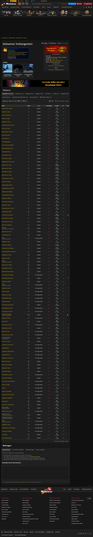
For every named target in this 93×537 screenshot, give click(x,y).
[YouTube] (88, 534)
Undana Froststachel (6, 115)
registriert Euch (25, 482)
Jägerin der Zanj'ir (5, 331)
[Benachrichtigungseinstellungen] (87, 7)
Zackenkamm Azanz (6, 151)
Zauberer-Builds (75, 521)
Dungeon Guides (26, 505)
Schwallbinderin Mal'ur (7, 298)
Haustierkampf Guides (27, 514)
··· (37, 1)
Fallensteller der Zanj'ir (7, 168)
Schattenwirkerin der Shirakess (8, 428)
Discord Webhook (26, 7)
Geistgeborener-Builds (76, 523)
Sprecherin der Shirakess (7, 108)
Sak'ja (3, 237)
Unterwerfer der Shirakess (7, 201)
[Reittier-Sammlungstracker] (35, 83)
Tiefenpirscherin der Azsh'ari (8, 188)
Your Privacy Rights (40, 532)
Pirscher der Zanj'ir (6, 128)
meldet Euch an (16, 482)
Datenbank (36, 7)
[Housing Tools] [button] (15, 7)
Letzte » (67, 101)
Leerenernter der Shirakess (8, 274)
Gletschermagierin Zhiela (7, 148)
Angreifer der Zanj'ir (6, 121)
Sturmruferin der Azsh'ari (7, 311)
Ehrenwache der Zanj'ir (7, 324)
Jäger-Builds (74, 518)
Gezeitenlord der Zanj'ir (7, 268)
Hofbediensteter (5, 348)
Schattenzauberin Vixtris (7, 185)
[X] (81, 534)
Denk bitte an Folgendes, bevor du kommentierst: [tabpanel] (23, 467)
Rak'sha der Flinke (6, 384)
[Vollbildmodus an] (84, 7)
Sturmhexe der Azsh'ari (7, 265)
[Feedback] (89, 7)
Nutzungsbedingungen (20, 535)
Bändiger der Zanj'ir (6, 424)
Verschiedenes (19, 38)
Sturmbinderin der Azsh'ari (7, 334)
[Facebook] (86, 534)
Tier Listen (4, 516)
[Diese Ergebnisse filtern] (52, 101)
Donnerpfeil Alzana (6, 337)
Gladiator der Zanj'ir (6, 318)
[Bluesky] (83, 534)
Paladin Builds (74, 516)
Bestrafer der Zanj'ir (6, 361)
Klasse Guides (5, 500)
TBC (28, 1)
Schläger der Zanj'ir (6, 111)
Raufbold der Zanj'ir (6, 205)
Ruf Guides (25, 512)
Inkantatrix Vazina (6, 414)
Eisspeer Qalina (5, 407)
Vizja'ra (3, 284)
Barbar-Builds (74, 509)
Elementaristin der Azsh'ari (7, 271)
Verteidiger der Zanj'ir (6, 255)
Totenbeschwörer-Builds (77, 514)
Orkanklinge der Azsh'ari (7, 308)
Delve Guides (5, 502)
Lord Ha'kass (4, 434)
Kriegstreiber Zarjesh (6, 281)
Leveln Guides (5, 505)
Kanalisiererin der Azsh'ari (7, 358)
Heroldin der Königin (6, 371)
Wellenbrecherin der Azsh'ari (8, 161)
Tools (64, 489)
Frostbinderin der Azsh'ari (7, 344)
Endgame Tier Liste (76, 505)
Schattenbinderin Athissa (7, 417)
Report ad (90, 485)
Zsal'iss (3, 420)
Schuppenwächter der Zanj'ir (8, 125)
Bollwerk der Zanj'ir (6, 368)
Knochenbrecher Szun (6, 155)
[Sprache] (91, 7)
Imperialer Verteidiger (6, 314)
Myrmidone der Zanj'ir (7, 165)
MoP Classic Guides (27, 498)
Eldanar (3, 261)
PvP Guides (52, 514)
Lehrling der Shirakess (6, 198)
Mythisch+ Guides (6, 507)
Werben (31, 532)
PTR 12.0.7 (27, 4)
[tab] (7, 93)
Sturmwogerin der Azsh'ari (7, 278)
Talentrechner (5, 514)
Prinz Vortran (4, 321)
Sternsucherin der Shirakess (8, 145)
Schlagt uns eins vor (59, 69)
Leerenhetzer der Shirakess (8, 248)
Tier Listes (74, 507)
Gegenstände (12, 38)
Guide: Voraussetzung (54, 500)
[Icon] (5, 50)
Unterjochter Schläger (6, 431)
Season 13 (73, 502)
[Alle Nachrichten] (3, 1)
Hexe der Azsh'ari (5, 291)
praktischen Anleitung (35, 456)
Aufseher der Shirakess (7, 225)
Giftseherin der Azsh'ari (7, 411)
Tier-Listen (25, 523)
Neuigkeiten (5, 7)
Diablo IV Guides (75, 498)
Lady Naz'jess (5, 401)
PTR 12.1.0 (23, 4)
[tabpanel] (35, 271)
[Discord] (79, 534)
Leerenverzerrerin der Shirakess (9, 251)
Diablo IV (45, 1)
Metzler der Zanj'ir (6, 118)
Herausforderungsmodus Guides (30, 518)
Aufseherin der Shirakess (7, 191)
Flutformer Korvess (6, 301)
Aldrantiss (4, 227)
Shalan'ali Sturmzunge (6, 158)
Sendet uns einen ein (59, 65)
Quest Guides (25, 509)
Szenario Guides (26, 516)
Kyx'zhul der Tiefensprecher (8, 404)
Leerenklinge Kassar (6, 141)
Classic (21, 1)
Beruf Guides (5, 509)
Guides (49, 7)
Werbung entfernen (67, 7)
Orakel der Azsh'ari (6, 258)
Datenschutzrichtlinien (7, 535)
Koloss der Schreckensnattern (8, 381)
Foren (44, 459)
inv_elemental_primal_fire (57, 60)
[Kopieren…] (50, 101)
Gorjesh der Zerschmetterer (8, 394)
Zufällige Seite (50, 532)
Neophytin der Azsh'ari (7, 328)
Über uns (26, 532)
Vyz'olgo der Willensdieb (7, 398)
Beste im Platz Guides (54, 502)
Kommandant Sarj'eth (6, 438)
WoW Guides (5, 498)
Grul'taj (3, 388)
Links (60, 43)
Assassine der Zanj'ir (6, 181)
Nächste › (63, 101)
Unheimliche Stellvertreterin (8, 351)
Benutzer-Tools (18, 532)
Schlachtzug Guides (6, 512)
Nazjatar (39, 108)
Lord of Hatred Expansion (77, 500)
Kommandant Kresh (6, 235)
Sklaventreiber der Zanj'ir (7, 131)
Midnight (4, 518)
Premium (57, 532)
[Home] (9, 3)
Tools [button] (43, 7)
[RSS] (91, 534)
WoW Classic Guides (54, 498)
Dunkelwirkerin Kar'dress (7, 374)
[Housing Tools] (14, 489)
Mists (34, 1)
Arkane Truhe (54, 58)
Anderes (25, 38)
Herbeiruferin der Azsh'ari (7, 215)
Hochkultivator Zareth (6, 211)
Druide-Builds (74, 512)
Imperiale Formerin (6, 135)
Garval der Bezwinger (6, 391)
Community (56, 7)
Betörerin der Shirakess (7, 364)
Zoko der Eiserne (5, 138)
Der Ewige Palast (38, 238)
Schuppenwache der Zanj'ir (8, 178)
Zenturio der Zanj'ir (6, 341)
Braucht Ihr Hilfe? (8, 532)
